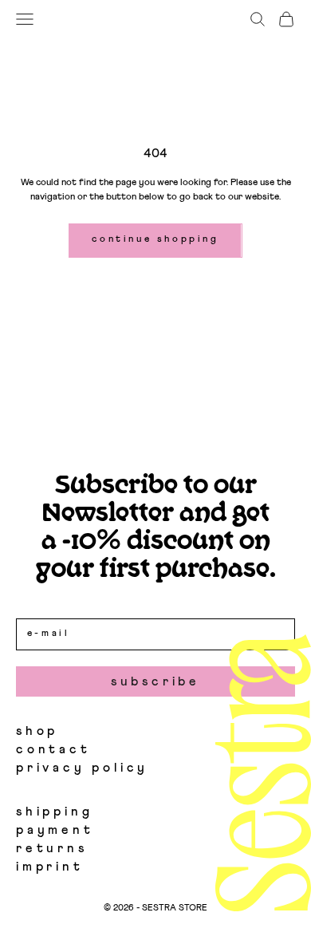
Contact (53, 749)
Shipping (54, 811)
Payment (55, 829)
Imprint (50, 866)
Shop (37, 731)
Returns (52, 848)
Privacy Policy (82, 767)
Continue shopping (155, 239)
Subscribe (155, 681)
